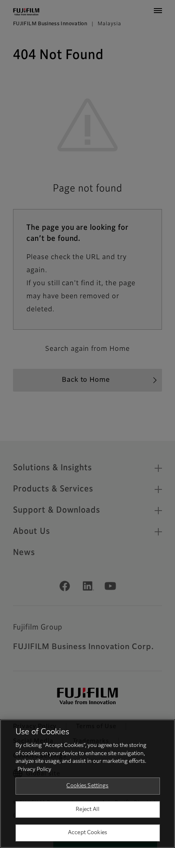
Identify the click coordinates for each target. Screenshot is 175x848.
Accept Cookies (87, 832)
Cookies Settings (87, 786)
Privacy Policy (34, 769)
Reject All (87, 809)
